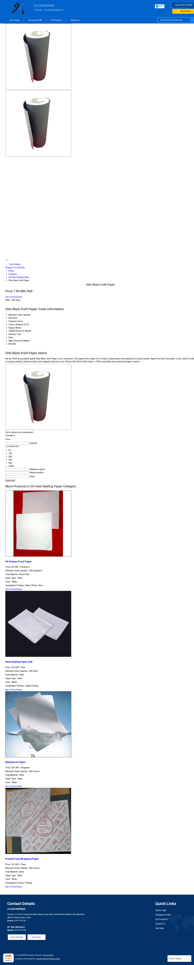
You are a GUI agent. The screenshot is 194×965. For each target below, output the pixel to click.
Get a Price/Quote (13, 297)
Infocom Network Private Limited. (48, 959)
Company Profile (35, 20)
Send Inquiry (15, 264)
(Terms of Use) (48, 955)
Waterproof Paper (15, 762)
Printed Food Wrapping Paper (22, 858)
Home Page (14, 20)
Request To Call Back (15, 267)
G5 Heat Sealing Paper (18, 277)
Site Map (159, 928)
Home (11, 271)
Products (12, 274)
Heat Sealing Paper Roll (18, 661)
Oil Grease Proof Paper (18, 561)
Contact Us (74, 20)
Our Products (56, 20)
